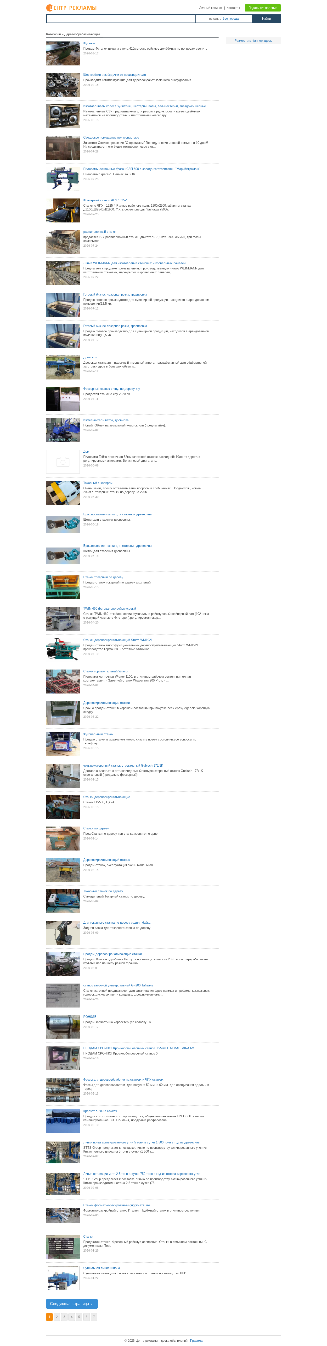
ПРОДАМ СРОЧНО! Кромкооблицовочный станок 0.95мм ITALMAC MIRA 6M (138, 1048)
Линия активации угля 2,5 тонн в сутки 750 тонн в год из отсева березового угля (141, 1174)
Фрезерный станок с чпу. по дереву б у (111, 388)
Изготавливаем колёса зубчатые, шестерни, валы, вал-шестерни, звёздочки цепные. (145, 106)
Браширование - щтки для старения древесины (117, 514)
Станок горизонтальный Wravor (105, 671)
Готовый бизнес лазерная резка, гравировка (115, 294)
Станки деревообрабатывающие (106, 797)
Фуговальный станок (98, 734)
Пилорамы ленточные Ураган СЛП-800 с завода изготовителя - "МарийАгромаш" (141, 169)
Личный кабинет (210, 8)
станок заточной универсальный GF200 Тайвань (118, 985)
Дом (86, 451)
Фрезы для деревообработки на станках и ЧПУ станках (123, 1079)
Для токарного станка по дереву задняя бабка (116, 922)
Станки (88, 1236)
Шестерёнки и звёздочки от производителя (114, 74)
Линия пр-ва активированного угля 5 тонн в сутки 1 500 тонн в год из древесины (141, 1142)
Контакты (233, 8)
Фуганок (89, 43)
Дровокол (90, 357)
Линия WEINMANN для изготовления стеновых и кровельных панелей (134, 263)
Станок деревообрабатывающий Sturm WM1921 (117, 640)
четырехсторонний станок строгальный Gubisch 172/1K (123, 765)
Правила (196, 1340)
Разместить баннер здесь (253, 40)
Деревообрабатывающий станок (106, 860)
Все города (230, 18)
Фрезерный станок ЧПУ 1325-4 (105, 200)
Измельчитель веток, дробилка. (106, 420)
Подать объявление (262, 8)
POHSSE (89, 1017)
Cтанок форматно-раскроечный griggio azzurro (116, 1205)
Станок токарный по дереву (103, 577)
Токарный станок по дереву (103, 891)
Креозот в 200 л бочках (100, 1111)
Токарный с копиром (98, 483)
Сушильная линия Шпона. (102, 1268)
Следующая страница (69, 1304)
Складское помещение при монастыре (111, 137)
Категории (53, 34)
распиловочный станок (99, 231)
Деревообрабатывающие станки (106, 703)
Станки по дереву (96, 828)
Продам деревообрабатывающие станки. (113, 954)
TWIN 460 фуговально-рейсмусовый (109, 608)
